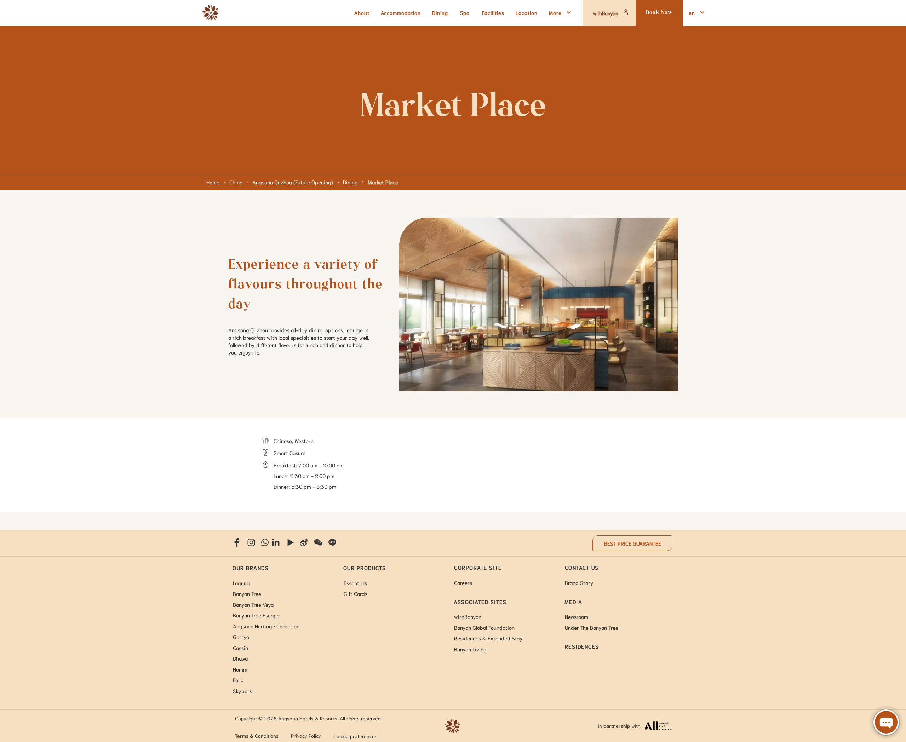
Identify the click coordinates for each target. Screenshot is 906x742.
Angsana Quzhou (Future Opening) (292, 181)
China (235, 181)
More (555, 12)
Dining (350, 181)
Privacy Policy (306, 735)
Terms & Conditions (257, 735)
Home (212, 181)
